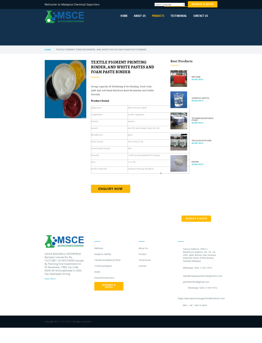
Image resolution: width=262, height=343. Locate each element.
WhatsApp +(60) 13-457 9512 (197, 267)
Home (124, 15)
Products (158, 15)
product (142, 254)
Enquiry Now (110, 189)
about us (140, 15)
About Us (143, 248)
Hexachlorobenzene (104, 277)
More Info (198, 79)
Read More (50, 278)
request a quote (203, 4)
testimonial (179, 15)
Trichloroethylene (103, 265)
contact (142, 265)
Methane (98, 248)
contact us (200, 15)
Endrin (97, 271)
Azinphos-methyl (102, 254)
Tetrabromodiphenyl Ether (107, 260)
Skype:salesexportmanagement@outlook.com (201, 298)
